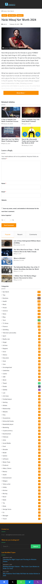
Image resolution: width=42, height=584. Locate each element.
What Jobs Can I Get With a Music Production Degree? (10, 140)
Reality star (6, 339)
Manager (5, 515)
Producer (5, 465)
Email (3, 192)
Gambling (5, 329)
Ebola (4, 506)
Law (4, 393)
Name (3, 183)
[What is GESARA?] (6, 261)
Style (4, 361)
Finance (5, 326)
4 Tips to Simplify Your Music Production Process (9, 120)
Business (5, 298)
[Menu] (2, 5)
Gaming (5, 402)
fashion (5, 456)
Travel (5, 383)
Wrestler (5, 449)
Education (6, 358)
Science (5, 311)
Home (5, 11)
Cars (4, 364)
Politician (5, 437)
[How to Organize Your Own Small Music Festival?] (31, 112)
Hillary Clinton (7, 468)
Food (4, 446)
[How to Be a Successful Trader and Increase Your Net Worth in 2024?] (31, 132)
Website (4, 200)
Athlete (5, 405)
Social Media (7, 443)
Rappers (19, 15)
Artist (4, 440)
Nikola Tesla (6, 462)
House (5, 307)
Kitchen (5, 490)
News (4, 314)
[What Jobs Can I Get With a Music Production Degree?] (10, 132)
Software (5, 459)
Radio (4, 500)
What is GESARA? (19, 258)
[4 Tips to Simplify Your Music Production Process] (10, 112)
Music (4, 15)
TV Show (5, 323)
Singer (5, 342)
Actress (5, 345)
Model (4, 452)
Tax (4, 503)
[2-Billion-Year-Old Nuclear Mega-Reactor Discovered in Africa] (6, 278)
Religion (5, 481)
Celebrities (6, 370)
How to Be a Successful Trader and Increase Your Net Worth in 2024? (30, 141)
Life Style (6, 396)
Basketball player (8, 424)
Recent (19, 234)
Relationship (6, 408)
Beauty (5, 471)
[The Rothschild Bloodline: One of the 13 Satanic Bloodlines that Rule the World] (6, 269)
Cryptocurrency (8, 430)
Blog (4, 317)
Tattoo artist (6, 484)
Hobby (5, 487)
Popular (7, 234)
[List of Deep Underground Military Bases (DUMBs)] (6, 243)
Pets (4, 415)
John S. (5, 24)
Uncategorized (7, 367)
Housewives (6, 418)
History (5, 355)
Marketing (6, 427)
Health (5, 301)
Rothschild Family (8, 421)
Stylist (5, 474)
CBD (4, 377)
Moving (5, 493)
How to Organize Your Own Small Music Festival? (30, 120)
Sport (4, 336)
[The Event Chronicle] (10, 4)
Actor (4, 351)
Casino (5, 373)
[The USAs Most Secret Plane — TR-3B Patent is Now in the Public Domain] (6, 252)
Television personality (9, 333)
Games (5, 389)
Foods (5, 386)
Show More (21, 93)
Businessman (7, 434)
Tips (4, 295)
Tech (4, 320)
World (4, 380)
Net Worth (11, 11)
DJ (3, 512)
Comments (33, 234)
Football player (7, 399)
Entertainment (7, 478)
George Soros (7, 509)
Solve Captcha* (6, 215)
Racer (4, 496)
